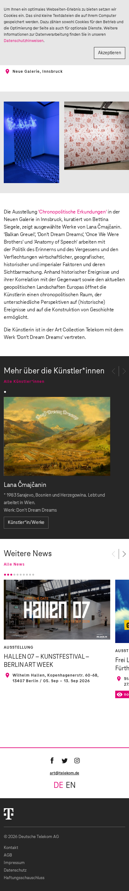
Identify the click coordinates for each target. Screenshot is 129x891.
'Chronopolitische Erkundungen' (72, 212)
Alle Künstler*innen (24, 381)
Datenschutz (15, 870)
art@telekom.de (64, 773)
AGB (8, 855)
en (71, 785)
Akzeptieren (109, 52)
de (58, 785)
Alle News (14, 564)
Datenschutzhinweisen (24, 41)
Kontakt (11, 848)
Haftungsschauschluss (24, 878)
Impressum (14, 863)
